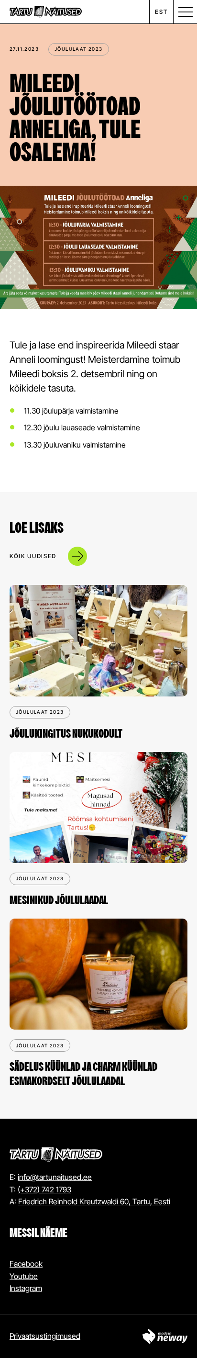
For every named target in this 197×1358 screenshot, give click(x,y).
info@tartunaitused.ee (55, 1177)
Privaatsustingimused (45, 1336)
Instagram (26, 1288)
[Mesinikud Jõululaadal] (98, 808)
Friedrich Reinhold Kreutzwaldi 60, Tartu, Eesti (94, 1201)
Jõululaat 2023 (79, 49)
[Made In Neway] (164, 1336)
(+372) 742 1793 (44, 1189)
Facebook (26, 1263)
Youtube (24, 1276)
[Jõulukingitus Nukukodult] (98, 640)
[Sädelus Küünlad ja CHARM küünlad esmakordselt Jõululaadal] (98, 974)
